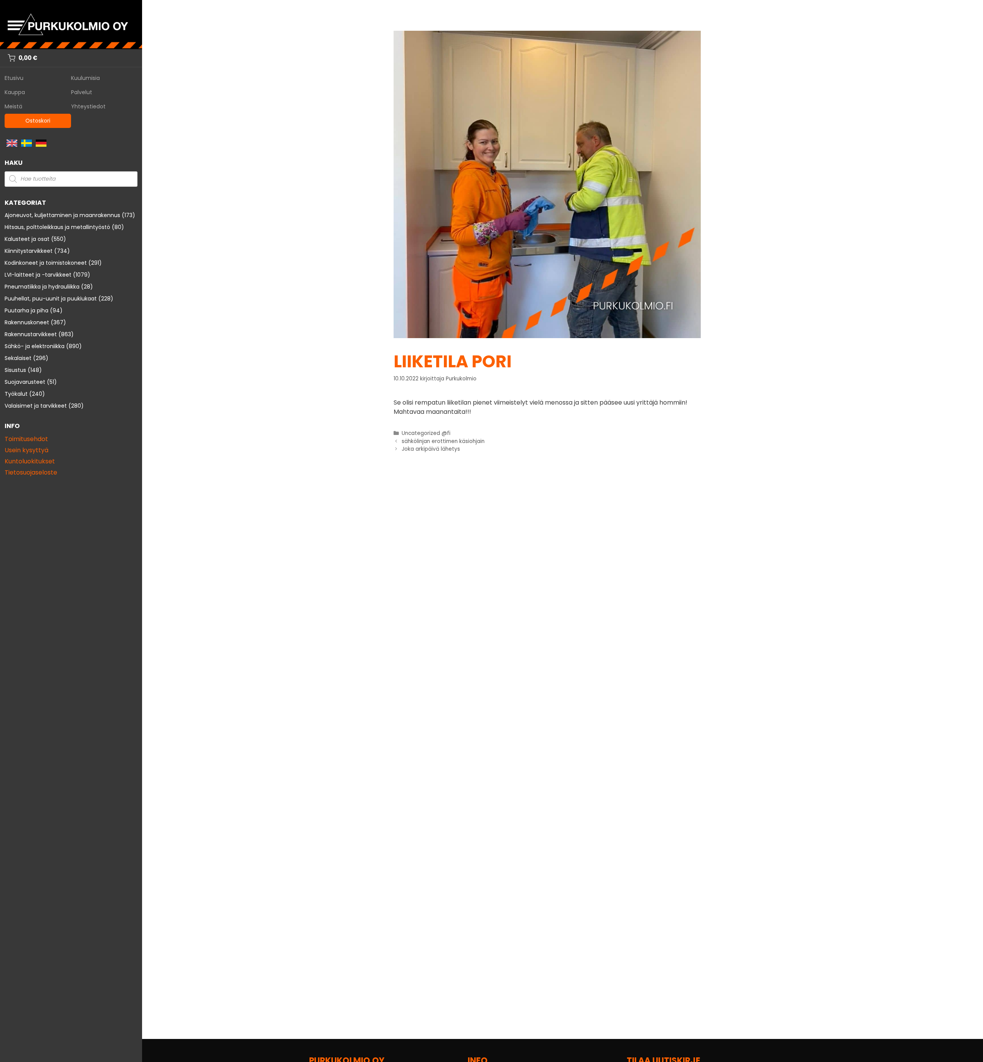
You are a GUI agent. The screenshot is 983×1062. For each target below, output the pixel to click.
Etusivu (14, 78)
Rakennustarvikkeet (31, 334)
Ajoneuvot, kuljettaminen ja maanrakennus (62, 215)
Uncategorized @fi (426, 433)
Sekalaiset (18, 358)
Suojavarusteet (25, 382)
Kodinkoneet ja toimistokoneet (46, 263)
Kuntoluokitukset (30, 461)
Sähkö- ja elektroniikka (35, 346)
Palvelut (81, 92)
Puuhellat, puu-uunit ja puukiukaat (51, 298)
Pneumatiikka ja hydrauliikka (42, 286)
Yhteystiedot (88, 106)
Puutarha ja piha (26, 310)
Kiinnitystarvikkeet (29, 251)
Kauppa (15, 92)
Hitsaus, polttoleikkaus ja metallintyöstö (57, 227)
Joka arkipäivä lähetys (431, 449)
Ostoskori (37, 120)
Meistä (13, 106)
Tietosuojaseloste (31, 472)
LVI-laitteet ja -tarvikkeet (38, 275)
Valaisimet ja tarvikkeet (36, 406)
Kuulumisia (85, 78)
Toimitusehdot (26, 439)
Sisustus (15, 370)
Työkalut (16, 394)
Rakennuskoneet (27, 322)
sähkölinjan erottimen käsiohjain (443, 441)
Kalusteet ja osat (27, 239)
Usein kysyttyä (26, 450)
